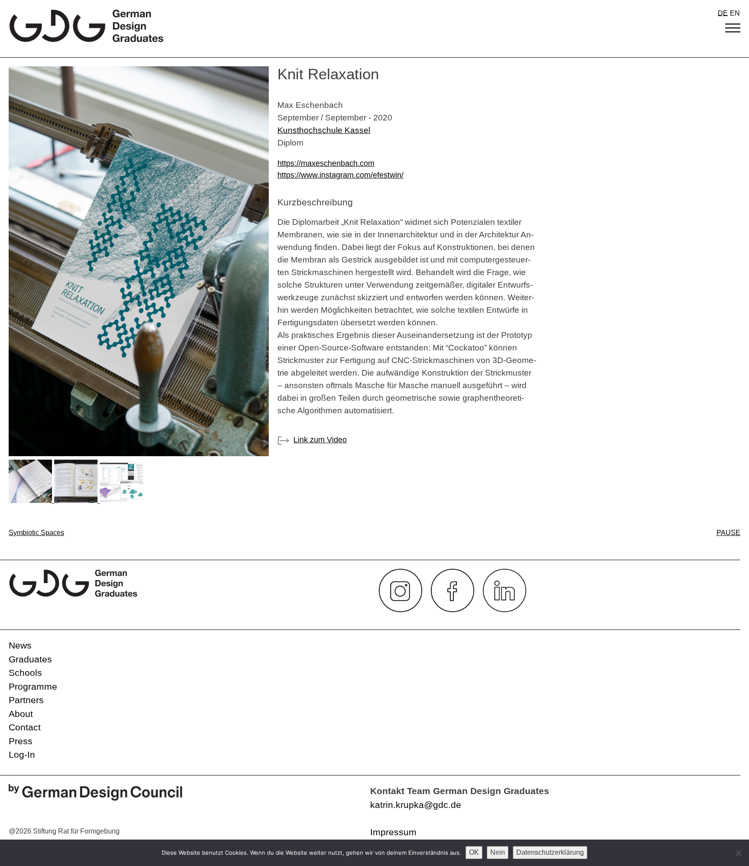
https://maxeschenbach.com (325, 163)
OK (474, 852)
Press (21, 741)
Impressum (393, 832)
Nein (497, 852)
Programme (33, 686)
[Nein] (738, 853)
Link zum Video (320, 439)
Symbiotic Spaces (36, 532)
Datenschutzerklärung (550, 852)
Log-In (22, 754)
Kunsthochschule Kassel (323, 130)
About (21, 714)
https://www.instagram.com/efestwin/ (340, 175)
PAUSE (728, 532)
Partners (26, 700)
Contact (25, 727)
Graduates (30, 659)
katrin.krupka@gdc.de (415, 805)
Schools (25, 673)
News (20, 645)
